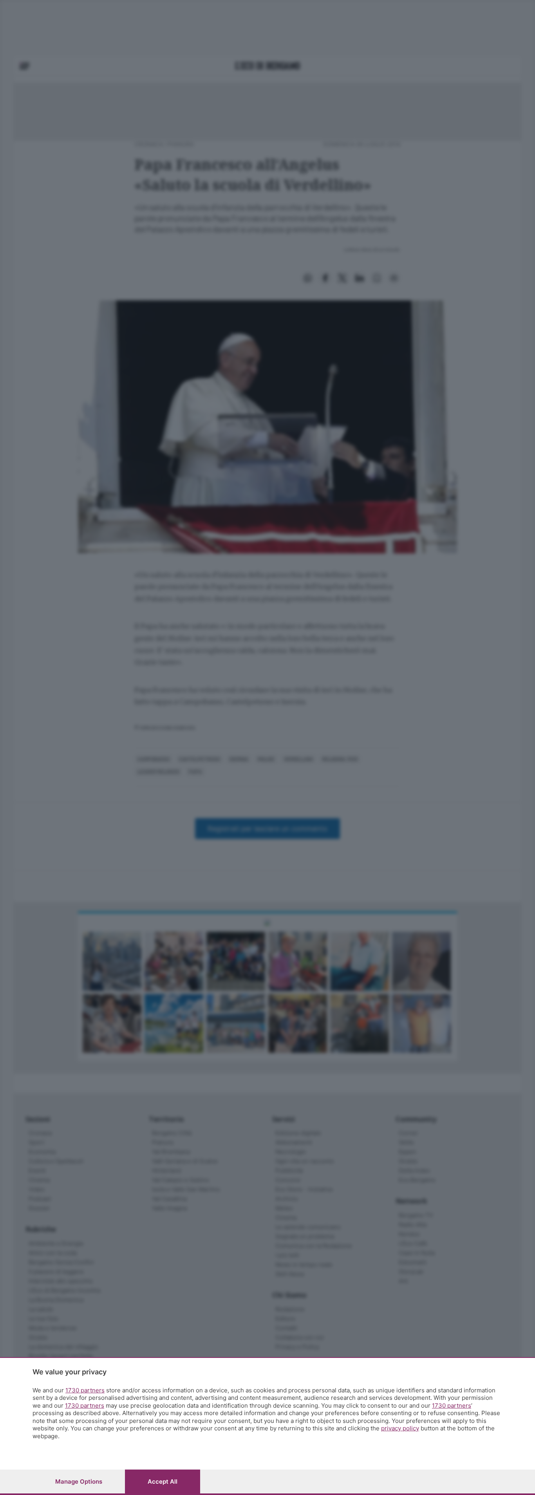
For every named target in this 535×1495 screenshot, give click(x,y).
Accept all (162, 1481)
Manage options (78, 1481)
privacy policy (400, 1428)
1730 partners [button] (85, 1390)
